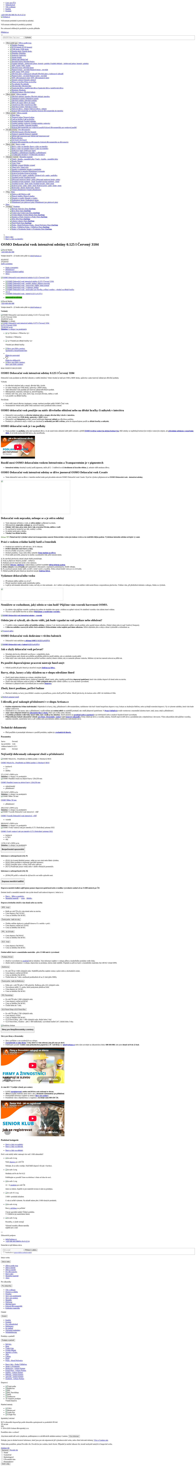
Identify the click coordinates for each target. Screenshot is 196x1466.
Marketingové (9, 1457)
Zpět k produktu (6, 264)
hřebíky (29, 898)
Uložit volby (6, 1464)
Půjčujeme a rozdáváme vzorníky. (47, 612)
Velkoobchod (10, 5)
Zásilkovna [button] (5, 967)
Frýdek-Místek (10, 1350)
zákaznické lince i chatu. (38, 713)
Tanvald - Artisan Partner (14, 1377)
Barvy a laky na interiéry (14, 239)
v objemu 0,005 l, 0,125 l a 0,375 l (36, 641)
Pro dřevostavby (11, 130)
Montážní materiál (12, 157)
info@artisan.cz (35, 256)
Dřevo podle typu (11, 43)
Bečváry (8, 1344)
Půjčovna (8, 1302)
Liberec (8, 1356)
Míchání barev (10, 1304)
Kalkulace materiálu (12, 1308)
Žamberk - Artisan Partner (14, 1379)
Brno (7, 1346)
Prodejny (9, 206)
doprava (12, 1162)
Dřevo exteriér (11, 113)
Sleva (7, 274)
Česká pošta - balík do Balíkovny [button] (13, 981)
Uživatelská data (9, 1459)
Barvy (7, 896)
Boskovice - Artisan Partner (15, 1368)
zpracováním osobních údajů (23, 1252)
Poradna (8, 1294)
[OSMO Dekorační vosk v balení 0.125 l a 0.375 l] (20, 644)
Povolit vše (14, 1450)
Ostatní (4, 1316)
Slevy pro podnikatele (13, 1296)
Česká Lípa (9, 1348)
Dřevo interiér (10, 94)
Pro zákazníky (6, 1286)
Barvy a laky (10, 144)
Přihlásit (31, 1250)
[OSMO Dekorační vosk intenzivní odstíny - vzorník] (21, 615)
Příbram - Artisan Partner (14, 1375)
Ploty (8, 192)
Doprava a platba (11, 1292)
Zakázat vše (5, 1448)
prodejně (25, 961)
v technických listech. (63, 732)
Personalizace (8, 1462)
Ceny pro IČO (10, 3)
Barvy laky (9, 237)
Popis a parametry (11, 268)
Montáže (8, 1300)
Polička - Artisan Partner (14, 1373)
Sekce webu (6, 1262)
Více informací (74, 1436)
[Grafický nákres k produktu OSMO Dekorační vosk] (32, 600)
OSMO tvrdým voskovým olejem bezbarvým (102, 431)
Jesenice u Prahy (11, 1352)
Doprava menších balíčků (14, 272)
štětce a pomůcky (18, 896)
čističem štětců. (44, 571)
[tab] (98, 907)
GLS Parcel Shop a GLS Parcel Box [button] (14, 1009)
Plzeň (7, 1358)
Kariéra (8, 9)
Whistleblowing (11, 1332)
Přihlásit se (5, 32)
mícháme (13, 1208)
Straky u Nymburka (12, 1366)
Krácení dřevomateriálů (13, 1306)
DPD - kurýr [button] (6, 907)
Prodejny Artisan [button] (7, 957)
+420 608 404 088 (13, 15)
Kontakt (8, 11)
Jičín (7, 1354)
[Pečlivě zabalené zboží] (10, 697)
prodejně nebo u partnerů (84, 715)
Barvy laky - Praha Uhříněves (16, 1364)
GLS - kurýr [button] (5, 942)
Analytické (7, 1455)
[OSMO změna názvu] (35, 513)
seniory (58, 717)
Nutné (6, 1453)
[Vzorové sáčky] (7, 631)
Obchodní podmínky (12, 1330)
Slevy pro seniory (41, 1096)
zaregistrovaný (16, 1092)
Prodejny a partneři (8, 1340)
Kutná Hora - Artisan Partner (15, 1370)
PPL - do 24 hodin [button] (8, 931)
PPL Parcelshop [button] (7, 995)
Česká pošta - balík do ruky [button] (11, 919)
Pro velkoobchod (11, 1324)
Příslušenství (9, 270)
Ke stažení (9, 1328)
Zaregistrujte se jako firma (15, 1043)
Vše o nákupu (10, 7)
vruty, (23, 898)
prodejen (13, 1185)
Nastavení (5, 1450)
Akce (7, 204)
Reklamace (9, 1326)
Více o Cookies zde (101, 1440)
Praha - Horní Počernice (14, 1360)
